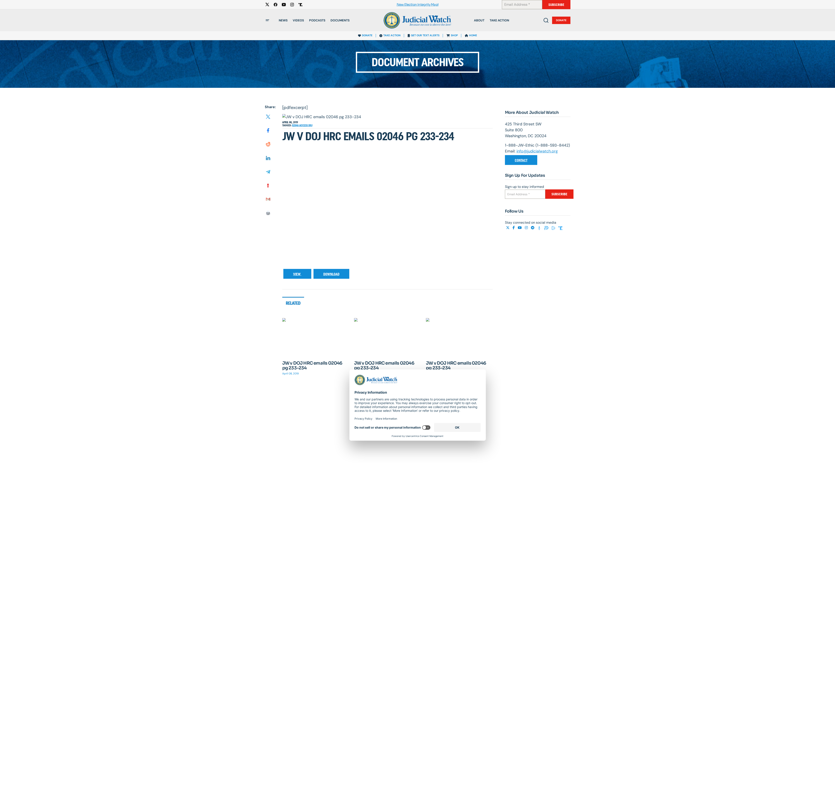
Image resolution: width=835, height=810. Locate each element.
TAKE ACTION (392, 35)
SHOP (454, 35)
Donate (561, 20)
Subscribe (556, 5)
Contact (521, 160)
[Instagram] (527, 227)
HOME (473, 35)
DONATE (367, 35)
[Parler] (546, 227)
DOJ (310, 125)
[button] (267, 20)
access (303, 125)
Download (331, 274)
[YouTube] (520, 227)
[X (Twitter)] (508, 227)
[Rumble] (553, 227)
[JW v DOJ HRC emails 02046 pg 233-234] (315, 337)
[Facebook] (514, 227)
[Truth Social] (560, 227)
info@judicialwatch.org (537, 151)
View (297, 274)
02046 (295, 125)
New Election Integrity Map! (418, 5)
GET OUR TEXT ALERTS (425, 35)
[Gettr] (539, 227)
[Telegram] (533, 227)
